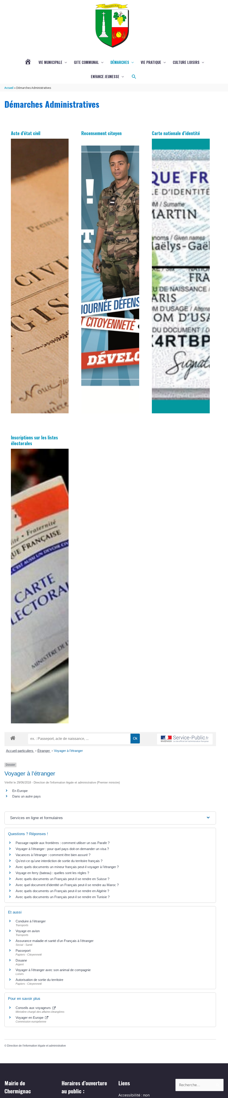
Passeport (23, 950)
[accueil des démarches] (13, 737)
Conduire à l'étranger (31, 921)
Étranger (44, 751)
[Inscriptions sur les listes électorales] (40, 586)
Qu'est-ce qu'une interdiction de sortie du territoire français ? (59, 861)
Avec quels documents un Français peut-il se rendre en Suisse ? (62, 879)
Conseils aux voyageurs (34, 1008)
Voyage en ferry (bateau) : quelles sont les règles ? (52, 873)
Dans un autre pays (26, 796)
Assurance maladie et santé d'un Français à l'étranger (55, 941)
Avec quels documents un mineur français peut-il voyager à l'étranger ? (67, 867)
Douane (21, 960)
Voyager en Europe (30, 1017)
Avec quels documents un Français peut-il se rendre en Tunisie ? (63, 897)
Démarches (119, 62)
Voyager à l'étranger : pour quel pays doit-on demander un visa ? (62, 849)
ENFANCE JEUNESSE (105, 76)
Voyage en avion (28, 931)
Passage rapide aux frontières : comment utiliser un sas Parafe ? (63, 843)
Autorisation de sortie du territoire (39, 980)
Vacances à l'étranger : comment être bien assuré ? (53, 855)
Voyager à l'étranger (68, 751)
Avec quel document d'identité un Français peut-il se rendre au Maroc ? (67, 885)
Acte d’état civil (25, 133)
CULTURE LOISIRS (186, 62)
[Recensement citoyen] (110, 276)
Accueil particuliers (20, 751)
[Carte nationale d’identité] (181, 276)
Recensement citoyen (101, 133)
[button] (134, 77)
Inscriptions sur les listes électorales (34, 440)
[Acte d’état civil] (40, 276)
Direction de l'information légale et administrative (36, 1045)
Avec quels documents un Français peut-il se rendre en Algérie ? (62, 891)
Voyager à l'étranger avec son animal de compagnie (53, 970)
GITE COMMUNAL (86, 62)
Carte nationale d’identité (176, 133)
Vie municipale (50, 62)
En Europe (20, 791)
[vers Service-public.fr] (185, 739)
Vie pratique (151, 62)
